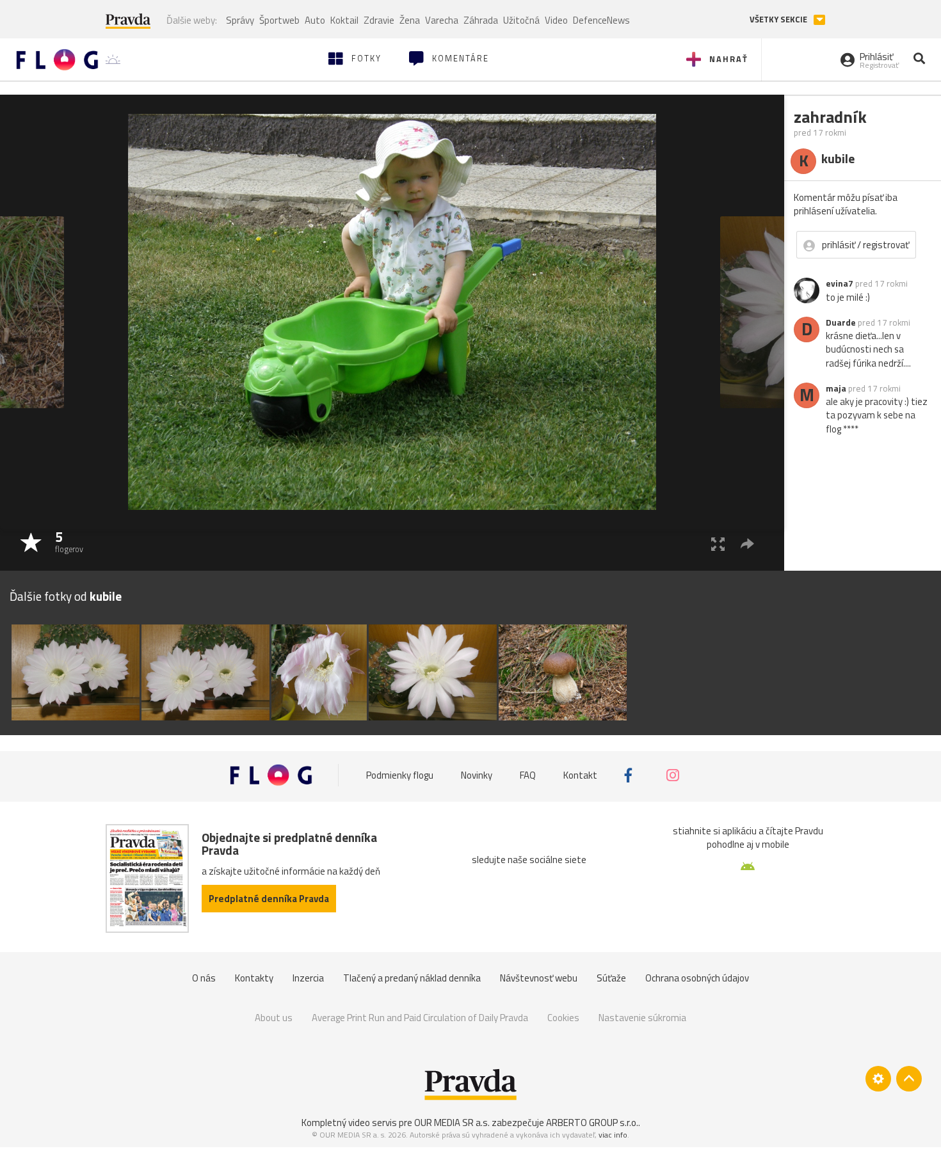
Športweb (279, 20)
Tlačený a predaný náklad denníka (412, 978)
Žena (409, 20)
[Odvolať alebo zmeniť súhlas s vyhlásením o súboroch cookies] (878, 1078)
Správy (240, 20)
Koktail (344, 20)
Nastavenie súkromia (642, 1017)
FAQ (528, 775)
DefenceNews (601, 20)
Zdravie (379, 20)
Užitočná (521, 20)
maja (836, 388)
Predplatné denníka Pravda (269, 898)
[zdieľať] (747, 543)
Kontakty (254, 978)
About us (274, 1017)
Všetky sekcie (779, 19)
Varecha (441, 20)
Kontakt (580, 775)
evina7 (839, 283)
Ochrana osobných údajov (697, 978)
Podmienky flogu (399, 775)
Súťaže (611, 978)
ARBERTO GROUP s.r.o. (592, 1122)
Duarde (841, 322)
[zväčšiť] (718, 543)
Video (556, 20)
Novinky (476, 775)
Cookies (563, 1017)
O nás (204, 978)
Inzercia (308, 978)
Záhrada (480, 20)
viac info (613, 1135)
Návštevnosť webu (538, 978)
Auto (315, 20)
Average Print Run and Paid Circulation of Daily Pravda (420, 1017)
